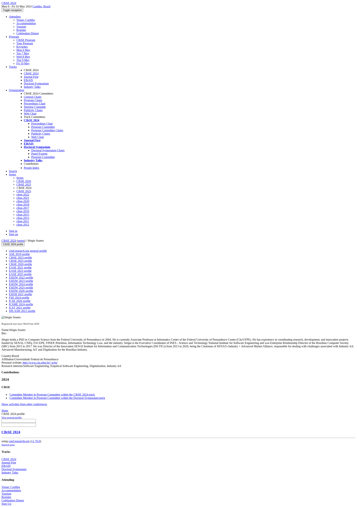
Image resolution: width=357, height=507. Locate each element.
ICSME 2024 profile (21, 304)
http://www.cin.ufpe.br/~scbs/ (39, 362)
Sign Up (6, 503)
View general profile (11, 417)
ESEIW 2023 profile (21, 280)
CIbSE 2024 (31, 73)
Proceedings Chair (34, 103)
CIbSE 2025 (23, 184)
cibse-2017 (22, 207)
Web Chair (30, 113)
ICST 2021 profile (19, 307)
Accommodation (26, 23)
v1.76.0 (35, 441)
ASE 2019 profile (19, 254)
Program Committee (43, 127)
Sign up (13, 234)
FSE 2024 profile (19, 297)
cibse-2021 (22, 197)
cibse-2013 (22, 218)
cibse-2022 (22, 194)
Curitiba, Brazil (41, 6)
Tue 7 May (22, 53)
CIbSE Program (25, 40)
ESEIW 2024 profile (21, 284)
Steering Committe (35, 106)
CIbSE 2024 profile (13, 244)
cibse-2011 (22, 221)
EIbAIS (28, 80)
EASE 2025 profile (20, 274)
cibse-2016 (22, 211)
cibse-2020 (22, 201)
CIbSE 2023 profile (20, 257)
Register (21, 30)
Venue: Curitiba (25, 20)
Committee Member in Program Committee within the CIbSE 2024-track (52, 394)
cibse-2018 (22, 204)
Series (19, 177)
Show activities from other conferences (24, 404)
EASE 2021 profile (20, 267)
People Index (31, 167)
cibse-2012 (22, 224)
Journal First (31, 76)
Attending (15, 16)
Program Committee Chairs (47, 130)
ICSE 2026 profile (19, 301)
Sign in (13, 231)
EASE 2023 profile (20, 270)
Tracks (13, 66)
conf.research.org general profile (28, 250)
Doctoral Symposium (36, 83)
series (21, 240)
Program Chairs (33, 100)
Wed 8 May (23, 56)
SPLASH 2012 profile (22, 311)
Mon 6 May (23, 50)
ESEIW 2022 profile (21, 277)
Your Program (24, 43)
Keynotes (22, 46)
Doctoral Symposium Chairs (48, 150)
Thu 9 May (23, 60)
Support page (8, 444)
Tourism (21, 26)
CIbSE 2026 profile (20, 264)
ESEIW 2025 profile (21, 287)
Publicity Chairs (33, 110)
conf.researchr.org (19, 441)
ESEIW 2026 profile (21, 290)
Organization (16, 90)
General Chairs (32, 96)
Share (4, 410)
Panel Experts (39, 153)
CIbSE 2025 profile (20, 260)
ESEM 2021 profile (20, 294)
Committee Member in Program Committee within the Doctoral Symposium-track (57, 397)
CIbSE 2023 (23, 191)
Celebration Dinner (27, 33)
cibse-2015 (22, 214)
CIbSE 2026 (23, 181)
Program (14, 36)
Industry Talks (32, 86)
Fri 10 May (23, 63)
